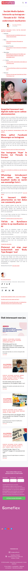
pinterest (8, 31)
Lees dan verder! (16, 265)
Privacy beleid (7, 566)
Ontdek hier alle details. (6, 244)
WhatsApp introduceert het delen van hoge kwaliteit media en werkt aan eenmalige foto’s (16, 55)
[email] (13, 290)
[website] (2, 284)
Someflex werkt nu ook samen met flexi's (10, 299)
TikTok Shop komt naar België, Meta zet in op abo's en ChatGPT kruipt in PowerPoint (14, 416)
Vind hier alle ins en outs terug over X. (14, 218)
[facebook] (4, 284)
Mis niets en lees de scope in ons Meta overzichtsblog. (13, 149)
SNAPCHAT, (3, 31)
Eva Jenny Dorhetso (16, 24)
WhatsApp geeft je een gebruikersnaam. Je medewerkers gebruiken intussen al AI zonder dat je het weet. (13, 346)
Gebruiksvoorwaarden (17, 568)
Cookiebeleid (15, 566)
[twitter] (9, 284)
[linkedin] (7, 284)
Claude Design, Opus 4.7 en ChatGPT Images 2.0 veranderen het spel (14, 450)
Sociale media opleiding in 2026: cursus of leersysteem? (13, 296)
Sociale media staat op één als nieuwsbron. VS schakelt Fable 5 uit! (14, 382)
